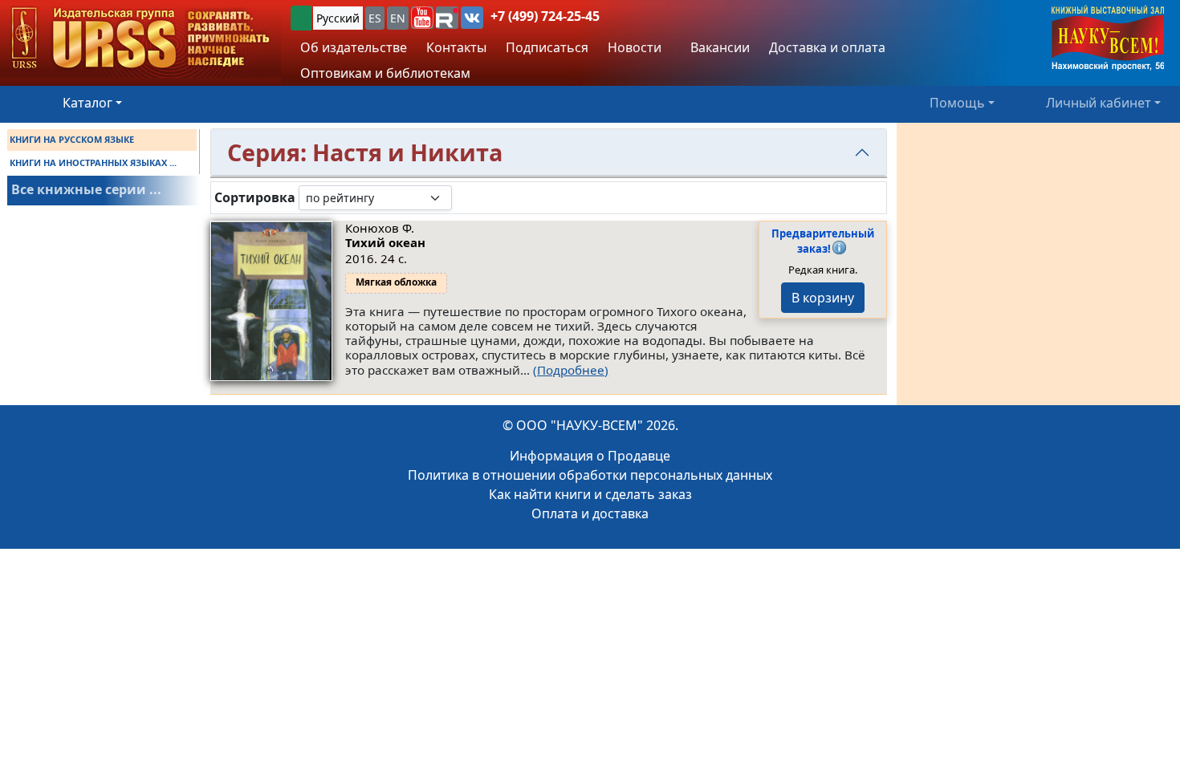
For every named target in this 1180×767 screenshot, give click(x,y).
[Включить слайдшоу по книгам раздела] (464, 197)
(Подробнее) (570, 370)
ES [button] (374, 18)
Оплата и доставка (590, 513)
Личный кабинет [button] (1098, 103)
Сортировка (254, 197)
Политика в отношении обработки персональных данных (590, 475)
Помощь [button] (957, 103)
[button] (422, 17)
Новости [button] (634, 47)
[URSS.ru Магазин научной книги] (140, 39)
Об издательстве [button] (353, 47)
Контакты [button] (456, 47)
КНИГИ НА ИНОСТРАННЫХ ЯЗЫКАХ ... (93, 162)
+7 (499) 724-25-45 (545, 16)
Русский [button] (338, 18)
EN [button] (397, 18)
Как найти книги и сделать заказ (590, 494)
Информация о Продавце (590, 456)
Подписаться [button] (547, 47)
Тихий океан (385, 242)
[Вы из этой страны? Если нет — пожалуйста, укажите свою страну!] (301, 18)
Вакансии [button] (718, 47)
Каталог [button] (87, 103)
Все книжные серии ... (86, 189)
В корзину (822, 297)
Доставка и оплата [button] (827, 47)
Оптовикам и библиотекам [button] (385, 73)
